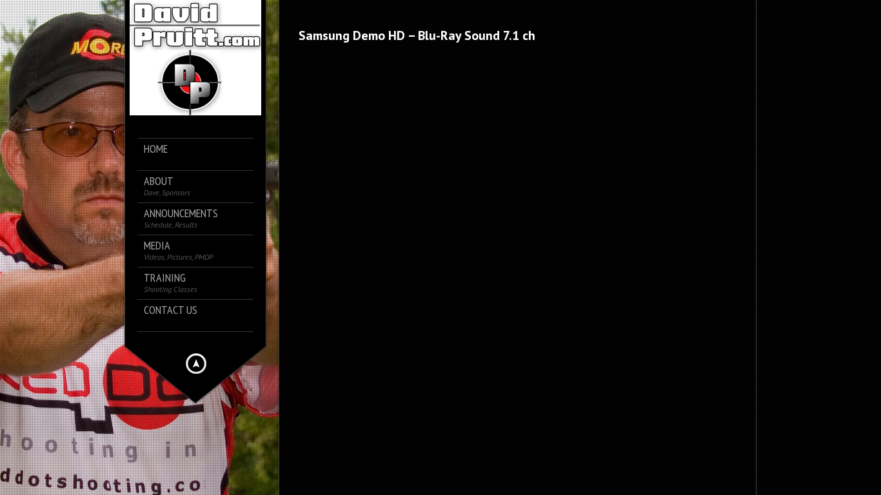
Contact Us (170, 310)
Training (170, 282)
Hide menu (196, 363)
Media (178, 250)
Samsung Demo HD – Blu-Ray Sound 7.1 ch (417, 35)
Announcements (181, 218)
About (167, 186)
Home (156, 149)
